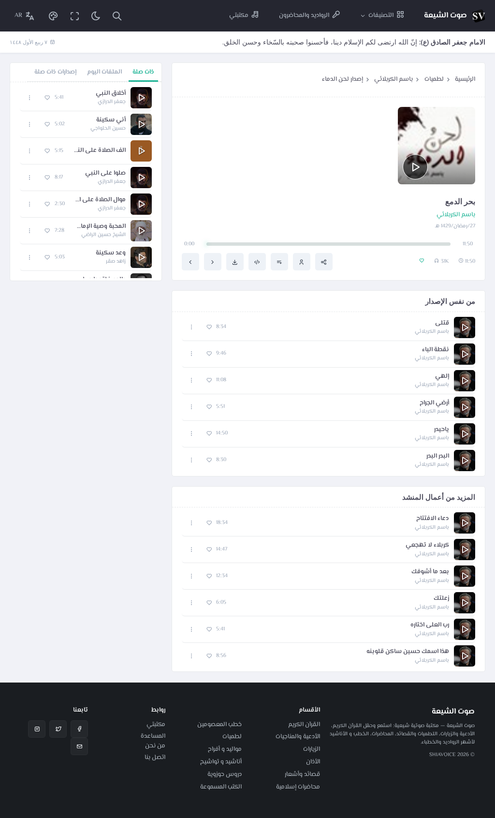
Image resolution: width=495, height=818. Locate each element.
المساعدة (153, 736)
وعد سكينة (111, 253)
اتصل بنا (155, 757)
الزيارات (311, 749)
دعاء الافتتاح (432, 518)
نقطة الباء (435, 350)
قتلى (442, 323)
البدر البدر (437, 456)
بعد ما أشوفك (430, 572)
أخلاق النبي (111, 93)
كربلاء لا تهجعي (427, 545)
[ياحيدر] (212, 261)
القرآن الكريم (304, 724)
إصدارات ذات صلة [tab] (55, 72)
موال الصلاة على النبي (100, 200)
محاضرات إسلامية (298, 787)
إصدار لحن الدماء (342, 79)
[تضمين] (257, 261)
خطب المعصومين (219, 724)
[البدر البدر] (190, 261)
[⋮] (191, 327)
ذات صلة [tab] (143, 72)
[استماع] (415, 166)
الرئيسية (465, 79)
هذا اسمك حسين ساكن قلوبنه (407, 651)
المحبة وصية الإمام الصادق (100, 226)
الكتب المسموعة (221, 787)
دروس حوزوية (224, 774)
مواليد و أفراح (225, 749)
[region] (86, 181)
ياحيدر (441, 429)
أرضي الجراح (434, 403)
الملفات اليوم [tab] (104, 72)
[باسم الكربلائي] (301, 261)
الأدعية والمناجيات (298, 737)
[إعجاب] (209, 327)
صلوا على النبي (105, 173)
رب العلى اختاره (429, 625)
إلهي (442, 376)
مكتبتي (155, 724)
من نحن (155, 746)
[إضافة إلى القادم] (279, 261)
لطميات (434, 79)
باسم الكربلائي (393, 79)
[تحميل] (235, 261)
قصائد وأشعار (302, 774)
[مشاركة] (324, 261)
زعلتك (441, 598)
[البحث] (117, 15)
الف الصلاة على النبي (99, 150)
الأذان (313, 762)
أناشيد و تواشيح (221, 762)
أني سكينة (111, 120)
